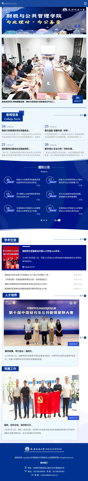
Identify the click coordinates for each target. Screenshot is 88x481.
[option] (44, 20)
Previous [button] (75, 26)
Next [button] (79, 26)
